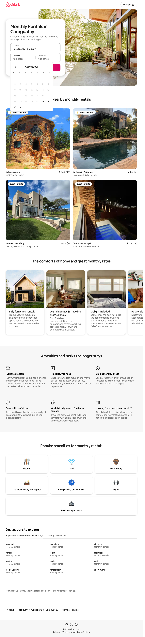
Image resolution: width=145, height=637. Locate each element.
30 (15, 107)
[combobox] (35, 49)
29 (48, 101)
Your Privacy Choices (80, 632)
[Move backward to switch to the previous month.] (15, 67)
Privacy (56, 632)
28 (42, 101)
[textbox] (23, 59)
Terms (65, 632)
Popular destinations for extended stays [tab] (24, 535)
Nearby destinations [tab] (57, 535)
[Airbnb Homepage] (13, 4)
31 (21, 107)
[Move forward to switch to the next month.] (48, 67)
